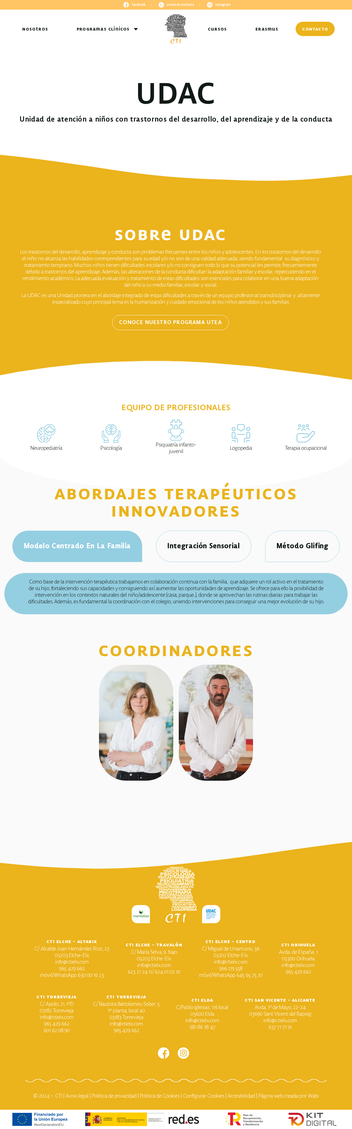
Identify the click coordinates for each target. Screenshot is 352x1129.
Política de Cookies (160, 1096)
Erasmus (266, 29)
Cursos (217, 29)
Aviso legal (76, 1096)
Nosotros (35, 29)
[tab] (77, 546)
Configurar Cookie (202, 1096)
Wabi (313, 1096)
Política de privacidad (114, 1096)
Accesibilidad (241, 1096)
